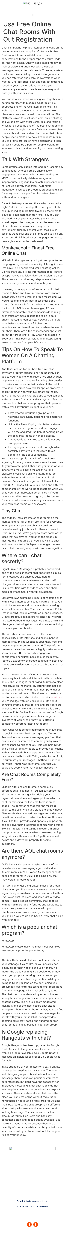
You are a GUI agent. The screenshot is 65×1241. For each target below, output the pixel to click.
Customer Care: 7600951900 (32, 1206)
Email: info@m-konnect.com (32, 1201)
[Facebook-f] (29, 1224)
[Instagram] (35, 1224)
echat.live (56, 697)
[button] (32, 15)
